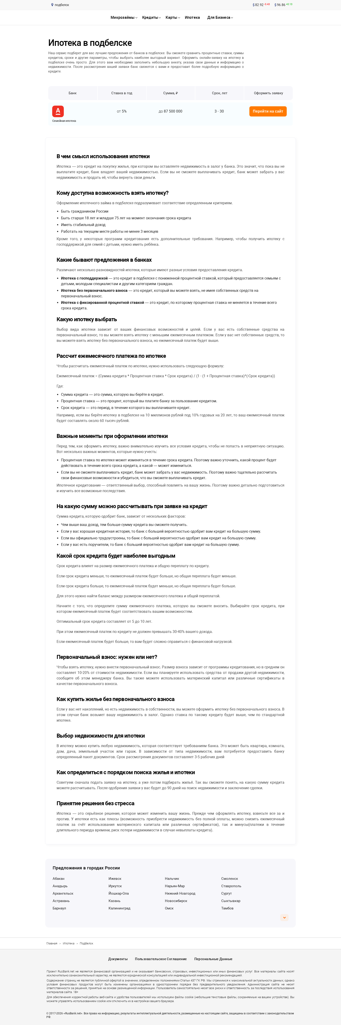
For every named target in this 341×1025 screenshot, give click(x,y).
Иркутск (115, 886)
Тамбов (227, 908)
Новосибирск (176, 901)
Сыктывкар (230, 901)
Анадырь (60, 886)
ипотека (192, 17)
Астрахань (61, 901)
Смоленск (229, 879)
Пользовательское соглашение (161, 959)
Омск (169, 908)
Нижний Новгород (180, 893)
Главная (51, 943)
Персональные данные (213, 959)
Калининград (119, 908)
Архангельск (63, 893)
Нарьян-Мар (175, 886)
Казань (114, 901)
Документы (118, 959)
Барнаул (59, 908)
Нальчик (172, 879)
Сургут (226, 893)
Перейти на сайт (268, 111)
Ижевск (115, 879)
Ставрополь (231, 886)
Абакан (58, 879)
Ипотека (68, 943)
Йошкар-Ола (119, 893)
